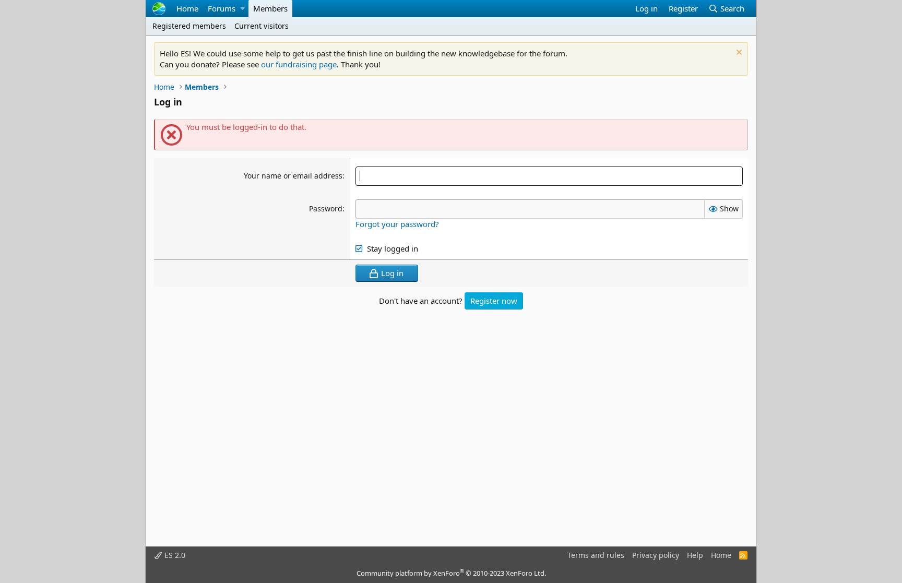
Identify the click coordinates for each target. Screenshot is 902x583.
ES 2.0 (173, 555)
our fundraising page (299, 64)
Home (187, 8)
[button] (242, 8)
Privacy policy (655, 555)
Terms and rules (595, 555)
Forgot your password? (397, 224)
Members (270, 8)
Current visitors (261, 26)
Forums (221, 8)
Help (695, 555)
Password (325, 208)
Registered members (189, 26)
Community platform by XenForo (451, 573)
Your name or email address (293, 176)
